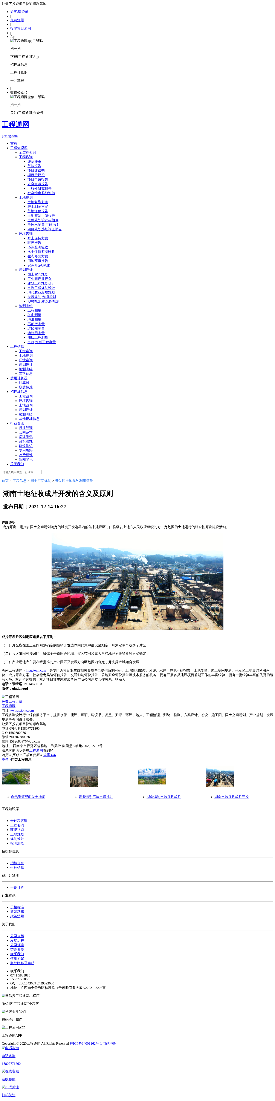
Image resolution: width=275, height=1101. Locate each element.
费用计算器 (19, 378)
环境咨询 (26, 233)
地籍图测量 (36, 333)
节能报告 (34, 166)
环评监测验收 (38, 247)
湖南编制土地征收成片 (164, 797)
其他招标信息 (29, 419)
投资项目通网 (20, 28)
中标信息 (17, 867)
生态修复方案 (38, 256)
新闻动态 (17, 911)
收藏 (37, 755)
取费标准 (26, 387)
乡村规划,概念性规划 (43, 301)
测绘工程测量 (38, 337)
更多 (6, 759)
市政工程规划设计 (41, 288)
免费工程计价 (12, 701)
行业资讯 (17, 423)
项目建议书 (36, 170)
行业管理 (26, 428)
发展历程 (17, 940)
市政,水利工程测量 (42, 342)
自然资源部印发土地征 (28, 797)
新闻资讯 (26, 459)
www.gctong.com (21, 710)
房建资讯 (26, 437)
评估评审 (34, 161)
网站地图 (109, 1043)
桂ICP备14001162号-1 (86, 1043)
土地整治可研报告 (41, 215)
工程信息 (17, 346)
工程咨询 (26, 157)
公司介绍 (17, 936)
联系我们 (17, 954)
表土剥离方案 (38, 206)
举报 (27, 755)
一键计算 (17, 887)
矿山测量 (34, 315)
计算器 (24, 382)
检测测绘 (26, 306)
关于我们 (17, 464)
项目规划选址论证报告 (45, 229)
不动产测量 (36, 324)
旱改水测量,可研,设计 (44, 224)
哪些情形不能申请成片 (96, 797)
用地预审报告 (38, 261)
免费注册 (17, 20)
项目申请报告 (38, 179)
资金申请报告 (38, 184)
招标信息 (17, 863)
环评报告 (34, 242)
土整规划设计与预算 (43, 220)
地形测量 (34, 319)
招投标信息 (19, 392)
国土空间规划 (38, 274)
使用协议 (17, 958)
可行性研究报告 (40, 188)
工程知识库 (19, 148)
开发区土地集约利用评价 (74, 481)
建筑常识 (26, 446)
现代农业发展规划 (41, 292)
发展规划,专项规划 (42, 297)
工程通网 (8, 706)
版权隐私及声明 (22, 963)
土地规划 (26, 197)
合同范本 (26, 432)
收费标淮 (26, 455)
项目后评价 (36, 175)
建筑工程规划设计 (41, 283)
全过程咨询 (27, 152)
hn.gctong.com (36, 670)
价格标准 (17, 907)
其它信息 (26, 373)
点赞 (6, 755)
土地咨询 (26, 405)
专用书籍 (26, 450)
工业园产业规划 (40, 279)
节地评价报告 (38, 211)
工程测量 (34, 310)
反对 (16, 755)
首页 (13, 143)
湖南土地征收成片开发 (231, 797)
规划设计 (26, 270)
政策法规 (26, 441)
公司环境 (17, 945)
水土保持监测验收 (41, 252)
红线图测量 (36, 328)
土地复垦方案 (38, 202)
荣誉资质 (17, 949)
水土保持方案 (38, 238)
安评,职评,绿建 (39, 265)
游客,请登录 (19, 12)
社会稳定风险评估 (41, 193)
